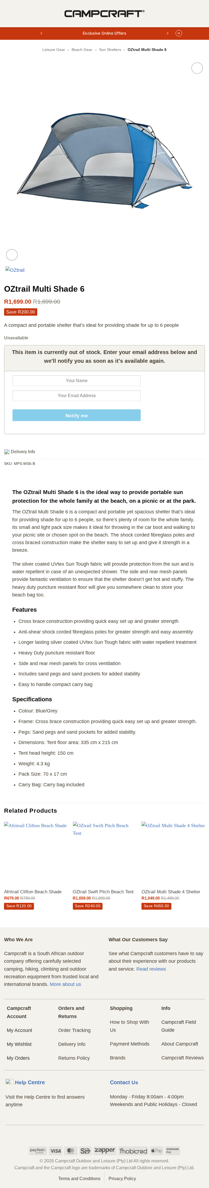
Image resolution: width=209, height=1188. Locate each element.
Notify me (77, 415)
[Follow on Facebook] (94, 1135)
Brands (117, 1058)
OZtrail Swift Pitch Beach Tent (103, 891)
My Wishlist (19, 1044)
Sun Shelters (110, 49)
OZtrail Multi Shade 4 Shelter (171, 891)
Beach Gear (82, 49)
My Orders (18, 1058)
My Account (19, 1030)
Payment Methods (129, 1044)
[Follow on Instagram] (104, 1135)
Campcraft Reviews (182, 1058)
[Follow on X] (114, 1135)
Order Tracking (74, 1030)
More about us (65, 984)
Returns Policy (74, 1058)
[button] (7, 14)
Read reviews (151, 969)
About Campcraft (179, 1044)
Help (30, 1082)
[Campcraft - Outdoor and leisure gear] (104, 13)
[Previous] (4, 874)
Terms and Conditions (79, 1178)
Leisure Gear (53, 49)
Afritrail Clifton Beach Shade (33, 891)
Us (124, 1082)
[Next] (205, 874)
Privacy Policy (122, 1178)
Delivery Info (71, 1044)
